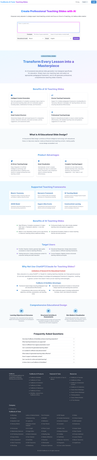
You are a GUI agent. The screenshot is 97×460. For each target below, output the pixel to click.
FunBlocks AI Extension (36, 382)
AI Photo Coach (45, 428)
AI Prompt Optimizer (77, 434)
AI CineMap (60, 434)
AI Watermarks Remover (16, 431)
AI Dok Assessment (15, 439)
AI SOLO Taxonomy (15, 442)
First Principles (45, 415)
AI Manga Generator (62, 431)
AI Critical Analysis (77, 418)
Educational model (22, 38)
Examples (29, 34)
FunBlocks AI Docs (35, 390)
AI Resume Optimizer (47, 445)
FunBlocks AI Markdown (36, 388)
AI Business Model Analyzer (31, 424)
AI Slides (74, 415)
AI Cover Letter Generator (64, 445)
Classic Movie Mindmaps (77, 392)
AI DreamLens (76, 423)
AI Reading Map (45, 434)
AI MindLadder (45, 442)
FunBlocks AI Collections (77, 387)
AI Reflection (44, 421)
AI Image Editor (30, 431)
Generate (76, 38)
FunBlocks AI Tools (8, 2)
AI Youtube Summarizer (63, 418)
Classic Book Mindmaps (77, 389)
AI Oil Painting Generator (17, 434)
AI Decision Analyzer (62, 421)
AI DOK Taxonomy (31, 442)
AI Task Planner (45, 423)
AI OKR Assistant (76, 421)
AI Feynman (44, 439)
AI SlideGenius (29, 445)
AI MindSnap (13, 445)
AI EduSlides (29, 439)
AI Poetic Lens (60, 428)
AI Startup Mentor (15, 423)
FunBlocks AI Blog (76, 380)
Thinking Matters (75, 395)
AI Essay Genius (14, 437)
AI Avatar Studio (76, 428)
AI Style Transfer (76, 431)
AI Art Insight (29, 428)
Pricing (77, 2)
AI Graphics (13, 418)
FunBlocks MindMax (35, 377)
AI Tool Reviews (75, 400)
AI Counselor (60, 423)
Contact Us (13, 409)
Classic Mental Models (77, 397)
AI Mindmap (13, 415)
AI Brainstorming (30, 418)
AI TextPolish (60, 437)
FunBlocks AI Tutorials (77, 377)
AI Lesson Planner (77, 437)
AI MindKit (44, 418)
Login (93, 2)
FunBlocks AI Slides (35, 385)
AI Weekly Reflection (46, 437)
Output (47, 38)
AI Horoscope (14, 428)
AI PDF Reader (61, 415)
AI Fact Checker (30, 437)
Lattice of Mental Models (32, 415)
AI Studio (43, 431)
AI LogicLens (29, 421)
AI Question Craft (15, 421)
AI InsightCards (76, 442)
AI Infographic (60, 442)
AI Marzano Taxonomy (63, 439)
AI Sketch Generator (31, 434)
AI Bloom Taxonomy (77, 439)
